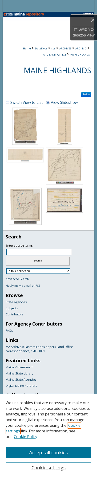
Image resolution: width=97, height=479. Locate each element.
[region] (48, 436)
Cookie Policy (25, 436)
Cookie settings (49, 467)
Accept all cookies (48, 452)
